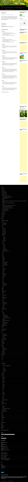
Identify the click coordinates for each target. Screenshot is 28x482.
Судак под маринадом (3, 23)
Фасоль (3, 282)
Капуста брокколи (4, 263)
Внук (2, 355)
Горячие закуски (4, 224)
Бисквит (3, 292)
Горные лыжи (3, 417)
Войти (1, 464)
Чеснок (3, 398)
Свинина (4, 239)
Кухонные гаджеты (4, 335)
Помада (3, 306)
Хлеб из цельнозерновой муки (6, 320)
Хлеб (2, 311)
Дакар (3, 368)
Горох (3, 287)
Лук (2, 267)
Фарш (3, 254)
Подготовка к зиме (4, 403)
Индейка (4, 244)
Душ (2, 344)
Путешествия (2, 426)
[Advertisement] (23, 37)
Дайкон (3, 378)
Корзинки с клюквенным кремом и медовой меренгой (7, 26)
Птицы (3, 373)
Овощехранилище (4, 349)
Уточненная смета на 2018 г (5, 210)
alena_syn (3, 67)
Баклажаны (3, 258)
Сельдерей (3, 393)
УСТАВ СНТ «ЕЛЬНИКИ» (4, 193)
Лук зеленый (3, 268)
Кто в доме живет (3, 354)
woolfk (3, 80)
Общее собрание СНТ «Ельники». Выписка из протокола (8, 205)
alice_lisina (3, 44)
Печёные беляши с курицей (4, 442)
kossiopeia (3, 61)
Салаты (2, 225)
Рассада (3, 402)
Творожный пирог (8, 458)
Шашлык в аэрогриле (3, 444)
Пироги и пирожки (4, 302)
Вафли (3, 296)
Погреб (3, 350)
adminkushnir (6, 14)
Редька (3, 277)
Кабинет (3, 340)
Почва (2, 412)
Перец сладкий (4, 273)
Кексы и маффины (4, 297)
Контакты (10, 9)
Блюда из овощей (4, 249)
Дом (1, 331)
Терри (1, 457)
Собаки (3, 364)
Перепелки (4, 248)
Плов (3, 253)
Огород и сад (2, 374)
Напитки (3, 326)
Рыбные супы (3, 229)
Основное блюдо (4, 234)
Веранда (3, 345)
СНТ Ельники (3, 188)
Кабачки (3, 379)
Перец (3, 272)
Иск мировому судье (4, 198)
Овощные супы (4, 230)
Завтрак (2, 219)
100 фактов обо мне (6, 9)
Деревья (3, 407)
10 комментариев (11, 14)
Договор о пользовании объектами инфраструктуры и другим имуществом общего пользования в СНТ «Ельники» (14, 201)
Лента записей (2, 465)
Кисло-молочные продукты (5, 220)
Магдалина (4, 369)
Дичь (3, 243)
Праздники (2, 427)
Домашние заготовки (4, 325)
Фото (2, 421)
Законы (3, 215)
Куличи (3, 301)
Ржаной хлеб (3, 321)
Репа (2, 278)
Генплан (3, 189)
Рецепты (2, 9)
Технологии (3, 330)
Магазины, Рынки (3, 422)
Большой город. (12, 16)
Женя (2, 359)
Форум (13, 9)
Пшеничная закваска (5, 316)
